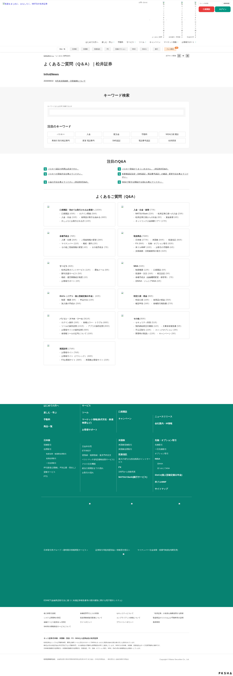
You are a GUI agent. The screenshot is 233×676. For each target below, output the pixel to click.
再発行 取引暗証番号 (61, 141)
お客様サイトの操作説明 (75, 330)
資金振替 (172, 217)
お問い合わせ (143, 2)
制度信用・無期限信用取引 (56, 454)
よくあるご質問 (157, 37)
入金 (89, 134)
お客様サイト (70, 352)
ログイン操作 (70, 322)
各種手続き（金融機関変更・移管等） (154, 277)
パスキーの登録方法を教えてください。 (65, 174)
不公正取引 (143, 330)
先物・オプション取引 (160, 243)
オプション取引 (161, 453)
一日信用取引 (51, 463)
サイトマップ (161, 489)
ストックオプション (166, 330)
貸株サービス (49, 472)
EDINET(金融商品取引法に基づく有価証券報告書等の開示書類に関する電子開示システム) (83, 600)
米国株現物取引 (125, 445)
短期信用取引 (51, 458)
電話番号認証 (144, 141)
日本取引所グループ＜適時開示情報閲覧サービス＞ (66, 550)
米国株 (85, 49)
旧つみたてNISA (163, 468)
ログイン (222, 9)
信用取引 (47, 449)
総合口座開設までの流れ (92, 468)
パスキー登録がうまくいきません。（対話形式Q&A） (145, 169)
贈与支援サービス (71, 273)
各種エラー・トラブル (95, 322)
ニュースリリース (163, 416)
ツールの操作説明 (72, 326)
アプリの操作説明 (99, 326)
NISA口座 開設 (172, 134)
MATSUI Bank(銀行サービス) (132, 477)
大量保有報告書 (172, 326)
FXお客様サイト (71, 360)
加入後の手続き (71, 303)
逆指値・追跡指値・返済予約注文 (96, 455)
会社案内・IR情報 (175, 37)
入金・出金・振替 (144, 210)
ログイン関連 (88, 214)
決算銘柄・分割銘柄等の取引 (151, 251)
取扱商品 (141, 236)
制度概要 (142, 270)
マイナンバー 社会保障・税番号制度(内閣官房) (157, 550)
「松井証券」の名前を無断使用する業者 (168, 613)
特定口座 (142, 300)
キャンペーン (155, 42)
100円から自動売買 (126, 472)
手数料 (120, 42)
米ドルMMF (143, 247)
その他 (139, 319)
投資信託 (97, 49)
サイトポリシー (86, 622)
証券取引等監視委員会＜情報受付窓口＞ (112, 550)
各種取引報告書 (163, 303)
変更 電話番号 (89, 141)
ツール (141, 42)
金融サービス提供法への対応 (55, 622)
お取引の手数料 (165, 247)
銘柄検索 (226, 3)
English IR (190, 37)
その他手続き (100, 247)
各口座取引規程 (50, 613)
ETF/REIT (86, 451)
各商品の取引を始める (94, 217)
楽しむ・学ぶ (107, 42)
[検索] (219, 3)
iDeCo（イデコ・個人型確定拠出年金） (80, 296)
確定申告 (142, 303)
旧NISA (160, 464)
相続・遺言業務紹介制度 (74, 277)
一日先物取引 (160, 449)
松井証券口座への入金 (170, 214)
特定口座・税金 (143, 296)
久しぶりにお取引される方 (76, 221)
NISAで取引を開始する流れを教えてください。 (142, 182)
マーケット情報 (170, 42)
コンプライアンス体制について (128, 618)
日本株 (74, 49)
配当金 (116, 134)
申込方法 (87, 300)
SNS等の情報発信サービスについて (57, 626)
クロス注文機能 (89, 464)
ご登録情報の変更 (92, 240)
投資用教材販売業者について (91, 618)
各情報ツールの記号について (77, 333)
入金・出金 (69, 217)
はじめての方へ (92, 42)
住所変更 (172, 141)
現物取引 (47, 445)
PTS (46, 476)
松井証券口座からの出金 (148, 217)
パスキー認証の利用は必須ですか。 (63, 169)
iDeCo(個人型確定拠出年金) (168, 475)
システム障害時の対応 (52, 618)
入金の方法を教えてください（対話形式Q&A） (68, 182)
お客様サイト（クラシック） (77, 356)
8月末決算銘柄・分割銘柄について (70, 81)
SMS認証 (116, 141)
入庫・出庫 (69, 240)
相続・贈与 (90, 243)
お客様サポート (188, 42)
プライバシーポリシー (124, 622)
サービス (130, 42)
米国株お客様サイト (97, 360)
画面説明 (67, 349)
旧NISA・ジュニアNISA (148, 281)
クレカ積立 (170, 49)
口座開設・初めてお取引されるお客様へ (81, 210)
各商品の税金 (162, 300)
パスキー (61, 134)
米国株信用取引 (125, 449)
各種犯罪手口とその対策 (89, 613)
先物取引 (159, 445)
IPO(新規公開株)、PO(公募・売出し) (59, 468)
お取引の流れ (88, 473)
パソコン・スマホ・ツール (75, 319)
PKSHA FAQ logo (225, 673)
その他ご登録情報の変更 (74, 247)
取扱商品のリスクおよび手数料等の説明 (168, 618)
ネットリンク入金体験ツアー (151, 221)
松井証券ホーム (49, 56)
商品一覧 (62, 49)
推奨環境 (156, 622)
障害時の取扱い (145, 333)
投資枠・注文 (144, 273)
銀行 (156, 49)
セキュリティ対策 (146, 322)
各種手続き (67, 236)
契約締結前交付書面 (147, 326)
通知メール (102, 270)
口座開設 (206, 9)
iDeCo (144, 49)
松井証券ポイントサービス (75, 270)
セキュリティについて (124, 613)
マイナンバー (70, 243)
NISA (134, 49)
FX (108, 49)
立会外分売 (87, 446)
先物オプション (120, 49)
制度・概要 (68, 300)
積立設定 (163, 273)
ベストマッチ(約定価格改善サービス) (98, 459)
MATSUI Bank (144, 214)
